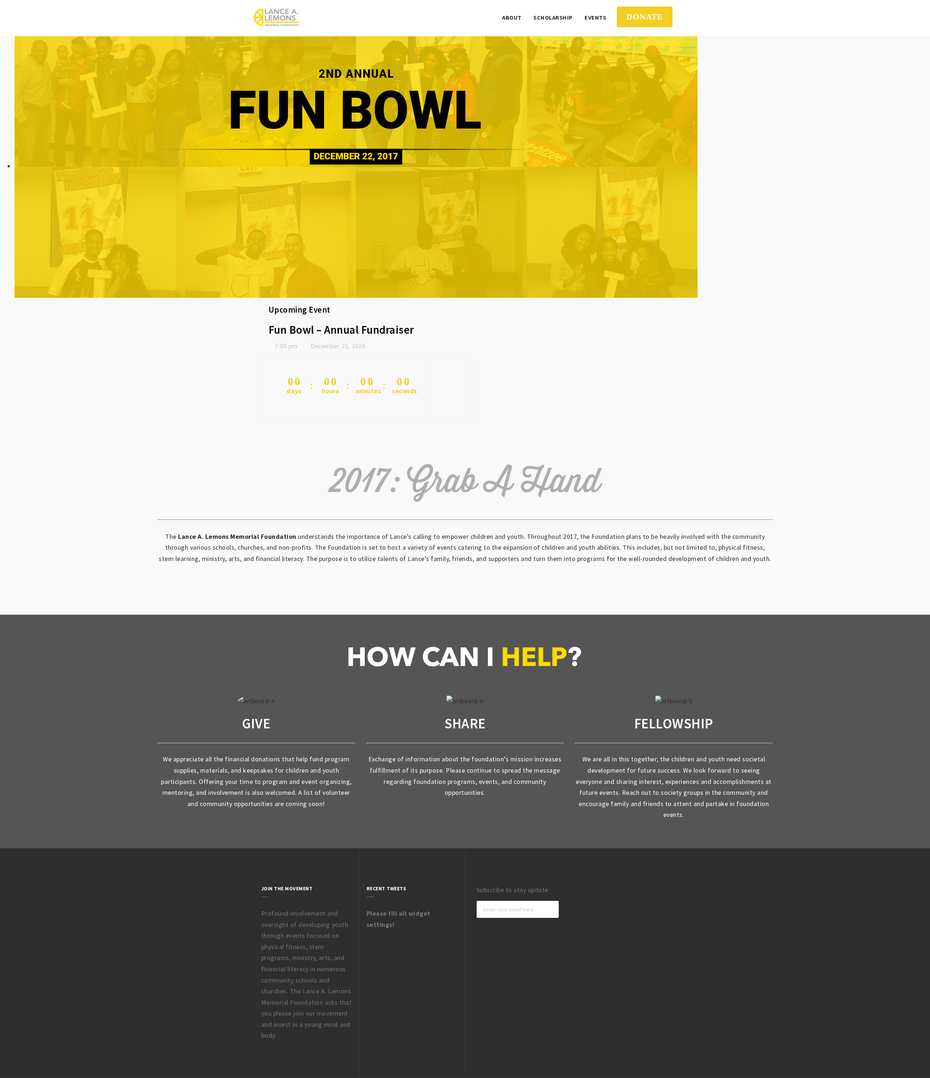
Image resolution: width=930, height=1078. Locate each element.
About (512, 17)
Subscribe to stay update (512, 890)
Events (595, 17)
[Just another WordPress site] (276, 17)
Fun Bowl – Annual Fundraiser (341, 330)
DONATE (644, 16)
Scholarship (553, 17)
